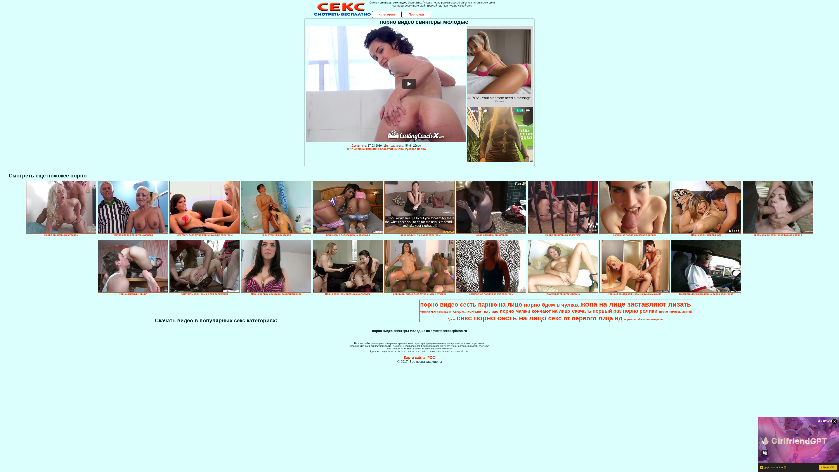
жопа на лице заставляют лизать (636, 304)
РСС (431, 357)
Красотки (386, 149)
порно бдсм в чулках (551, 305)
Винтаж (399, 149)
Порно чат (416, 14)
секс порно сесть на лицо (501, 318)
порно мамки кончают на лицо (535, 311)
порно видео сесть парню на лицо (471, 304)
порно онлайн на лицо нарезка (644, 319)
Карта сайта (414, 357)
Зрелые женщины (366, 149)
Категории (387, 14)
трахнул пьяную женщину (435, 312)
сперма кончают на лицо (475, 311)
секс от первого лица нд (585, 318)
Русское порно (415, 149)
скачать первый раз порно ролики (614, 311)
